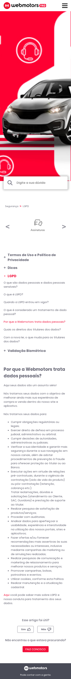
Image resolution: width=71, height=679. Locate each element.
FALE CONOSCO (35, 649)
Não (43, 629)
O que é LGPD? (13, 294)
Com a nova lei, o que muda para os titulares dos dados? (34, 339)
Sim (23, 629)
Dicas (12, 267)
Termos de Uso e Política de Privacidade (32, 257)
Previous (7, 225)
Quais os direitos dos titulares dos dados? (32, 329)
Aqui (6, 595)
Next (64, 225)
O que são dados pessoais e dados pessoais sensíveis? (34, 285)
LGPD (12, 276)
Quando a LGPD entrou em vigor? (26, 302)
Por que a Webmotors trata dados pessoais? (34, 322)
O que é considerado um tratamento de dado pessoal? (35, 312)
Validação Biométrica (27, 350)
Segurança (11, 206)
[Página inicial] (25, 5)
